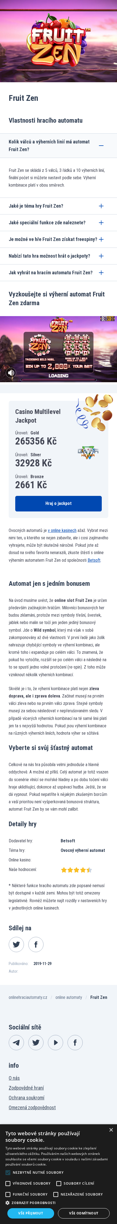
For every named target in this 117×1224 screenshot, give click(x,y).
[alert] (58, 1174)
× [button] (111, 1130)
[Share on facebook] (36, 944)
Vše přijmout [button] (30, 1213)
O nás (14, 1078)
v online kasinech (62, 530)
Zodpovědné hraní (26, 1088)
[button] (58, 1203)
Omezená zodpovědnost (32, 1107)
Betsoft (94, 560)
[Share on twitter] (16, 944)
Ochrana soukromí (26, 1098)
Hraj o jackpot (58, 503)
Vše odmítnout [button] (83, 1213)
